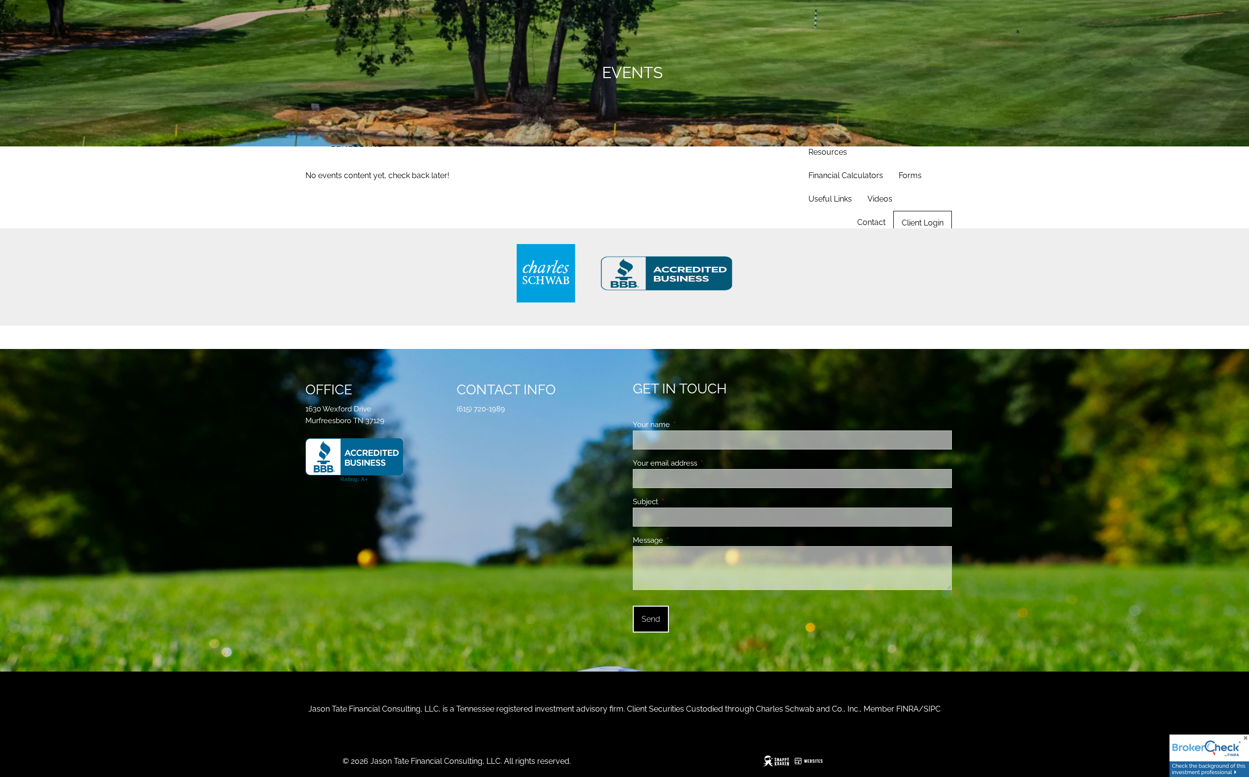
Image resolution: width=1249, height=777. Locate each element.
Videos (879, 199)
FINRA (907, 709)
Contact (871, 222)
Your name (687, 424)
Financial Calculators (845, 175)
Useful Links (830, 199)
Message (683, 540)
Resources (827, 152)
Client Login (923, 222)
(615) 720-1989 (481, 409)
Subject (681, 501)
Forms (910, 175)
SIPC (932, 709)
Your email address (700, 463)
